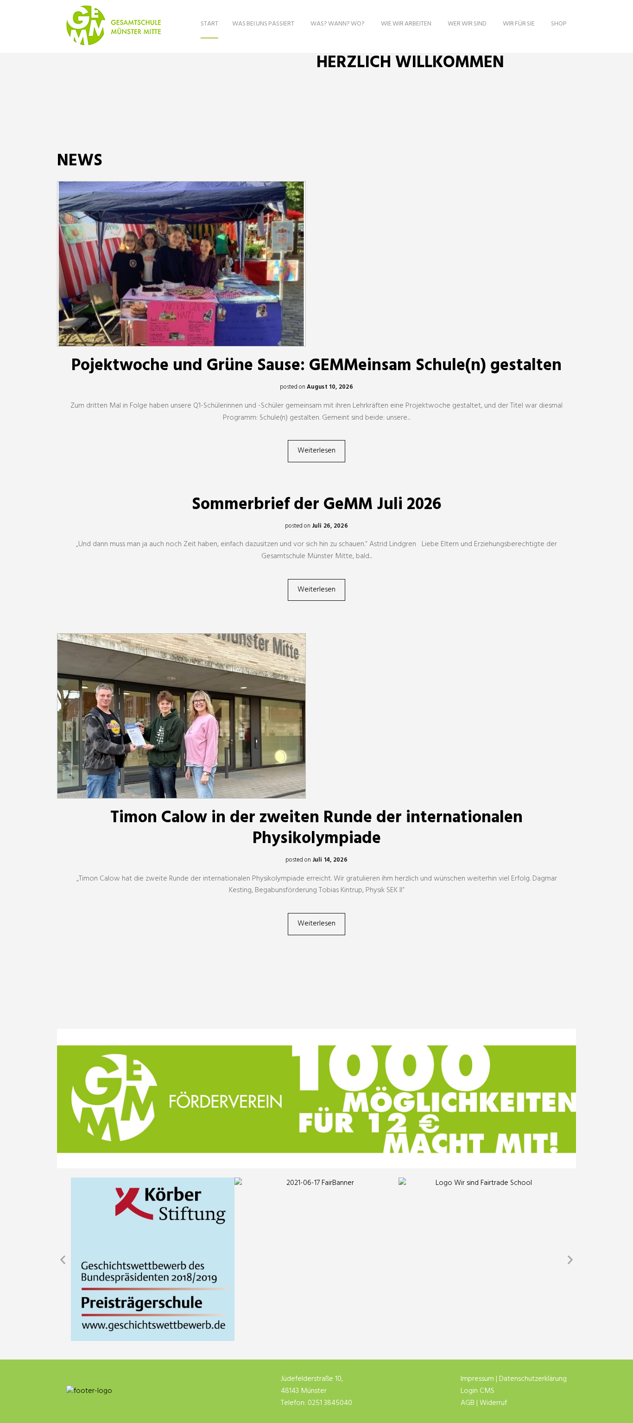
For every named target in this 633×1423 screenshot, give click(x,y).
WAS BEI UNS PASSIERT (263, 24)
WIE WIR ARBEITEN (406, 24)
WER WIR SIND (467, 24)
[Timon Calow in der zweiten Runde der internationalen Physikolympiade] (316, 716)
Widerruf (493, 1403)
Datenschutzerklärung (533, 1379)
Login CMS (477, 1391)
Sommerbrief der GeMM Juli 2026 (316, 504)
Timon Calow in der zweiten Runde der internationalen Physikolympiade (316, 828)
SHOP (559, 24)
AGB (468, 1403)
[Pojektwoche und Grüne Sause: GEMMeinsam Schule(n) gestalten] (316, 263)
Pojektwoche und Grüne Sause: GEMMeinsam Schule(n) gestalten (316, 366)
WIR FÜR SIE (519, 24)
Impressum (477, 1379)
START (209, 24)
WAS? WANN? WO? (337, 24)
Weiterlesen (316, 451)
